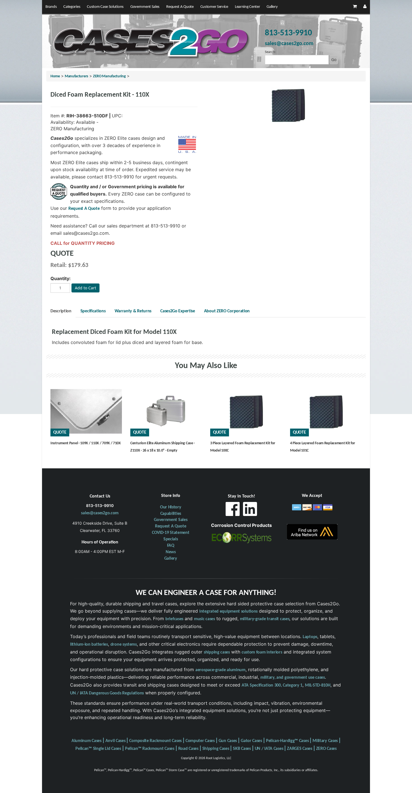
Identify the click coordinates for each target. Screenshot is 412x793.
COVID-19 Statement (170, 533)
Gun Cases (228, 741)
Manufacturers (76, 76)
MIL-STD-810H (317, 685)
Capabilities (170, 513)
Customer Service (214, 7)
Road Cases (188, 749)
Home (55, 76)
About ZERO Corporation (227, 311)
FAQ (170, 545)
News (171, 552)
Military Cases (325, 741)
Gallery (272, 7)
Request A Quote (180, 7)
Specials (170, 539)
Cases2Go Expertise (177, 311)
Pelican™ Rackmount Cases (149, 749)
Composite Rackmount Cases (155, 741)
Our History (170, 507)
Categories (71, 7)
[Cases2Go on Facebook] (233, 510)
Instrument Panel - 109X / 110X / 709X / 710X (85, 443)
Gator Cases (251, 741)
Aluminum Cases (86, 741)
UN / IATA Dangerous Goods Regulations (107, 693)
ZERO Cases (326, 749)
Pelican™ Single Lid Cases (98, 749)
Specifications (93, 311)
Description (60, 311)
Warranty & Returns (133, 311)
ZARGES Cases (299, 749)
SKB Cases (242, 749)
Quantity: (60, 278)
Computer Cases (200, 741)
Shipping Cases (215, 749)
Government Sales (144, 7)
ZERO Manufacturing (109, 76)
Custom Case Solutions (105, 7)
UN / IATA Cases (269, 749)
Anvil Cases (115, 741)
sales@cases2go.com (100, 513)
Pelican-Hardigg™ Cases (287, 741)
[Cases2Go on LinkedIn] (250, 510)
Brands (51, 7)
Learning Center (247, 7)
